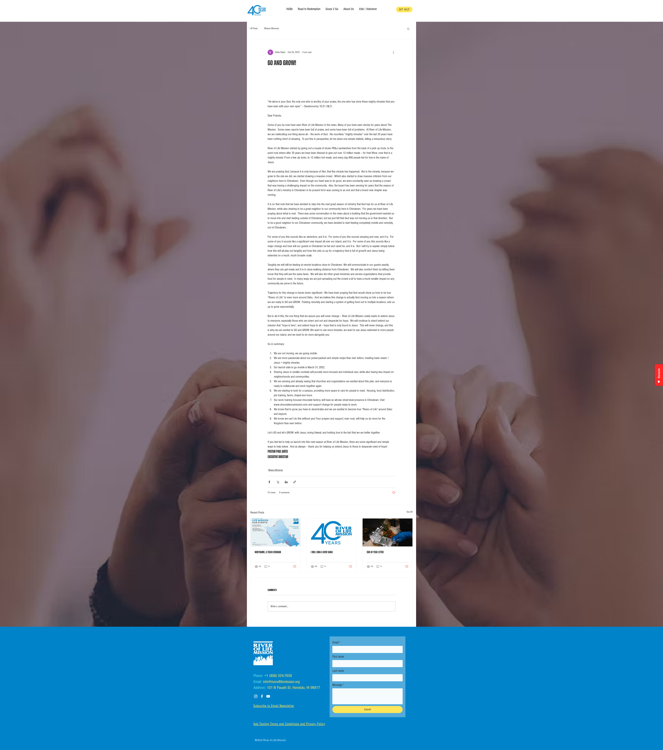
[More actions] (393, 52)
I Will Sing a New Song (322, 552)
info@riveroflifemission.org (281, 681)
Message (338, 685)
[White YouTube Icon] (268, 696)
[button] (348, 9)
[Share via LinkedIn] (286, 482)
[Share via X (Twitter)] (277, 482)
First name (338, 656)
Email (336, 642)
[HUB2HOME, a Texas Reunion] (275, 532)
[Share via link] (294, 482)
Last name (338, 671)
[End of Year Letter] (387, 532)
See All (410, 512)
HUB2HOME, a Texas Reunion (268, 552)
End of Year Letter (375, 552)
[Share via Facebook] (269, 482)
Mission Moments (271, 28)
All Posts (253, 28)
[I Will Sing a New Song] (332, 532)
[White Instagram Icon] (255, 696)
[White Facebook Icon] (262, 696)
